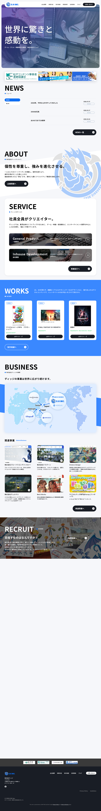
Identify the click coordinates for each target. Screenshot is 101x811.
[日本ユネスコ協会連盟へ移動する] (72, 763)
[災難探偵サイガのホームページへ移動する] (42, 76)
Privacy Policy (84, 791)
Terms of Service (65, 804)
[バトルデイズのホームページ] (76, 76)
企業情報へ (11, 183)
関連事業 (65, 4)
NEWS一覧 (79, 132)
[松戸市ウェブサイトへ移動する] (29, 763)
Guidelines (93, 791)
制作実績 (58, 4)
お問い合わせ (89, 4)
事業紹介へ (75, 268)
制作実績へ (11, 347)
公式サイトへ (17, 336)
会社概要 (43, 4)
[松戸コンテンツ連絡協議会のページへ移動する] (43, 763)
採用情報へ (72, 538)
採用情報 (72, 4)
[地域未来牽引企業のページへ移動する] (58, 763)
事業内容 (51, 4)
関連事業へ (79, 508)
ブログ (79, 4)
